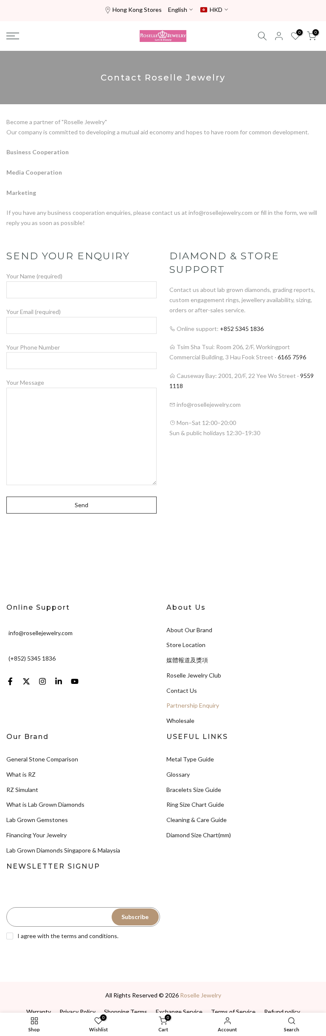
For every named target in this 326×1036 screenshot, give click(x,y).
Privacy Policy (77, 1011)
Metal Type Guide (190, 759)
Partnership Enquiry (192, 705)
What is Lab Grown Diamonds (45, 804)
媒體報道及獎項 (187, 660)
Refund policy (282, 1011)
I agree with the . (67, 935)
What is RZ (21, 774)
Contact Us (181, 690)
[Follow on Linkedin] (58, 681)
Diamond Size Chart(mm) (198, 835)
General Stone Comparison (42, 759)
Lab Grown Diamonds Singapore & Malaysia (63, 850)
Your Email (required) (33, 311)
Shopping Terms (125, 1011)
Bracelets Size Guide (193, 789)
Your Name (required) (34, 276)
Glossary (178, 774)
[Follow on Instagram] (42, 681)
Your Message (25, 382)
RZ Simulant (22, 789)
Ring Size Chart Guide (195, 804)
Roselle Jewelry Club (193, 675)
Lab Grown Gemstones (37, 819)
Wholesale (180, 720)
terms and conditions (89, 935)
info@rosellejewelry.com (40, 632)
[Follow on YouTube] (75, 681)
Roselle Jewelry (200, 995)
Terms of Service (233, 1011)
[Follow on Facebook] (10, 681)
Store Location (185, 644)
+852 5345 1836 (242, 328)
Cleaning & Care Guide (196, 819)
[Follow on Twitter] (26, 681)
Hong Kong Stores (137, 9)
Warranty (38, 1011)
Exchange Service (179, 1011)
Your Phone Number (33, 347)
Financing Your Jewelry (36, 835)
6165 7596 (292, 357)
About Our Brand (189, 629)
